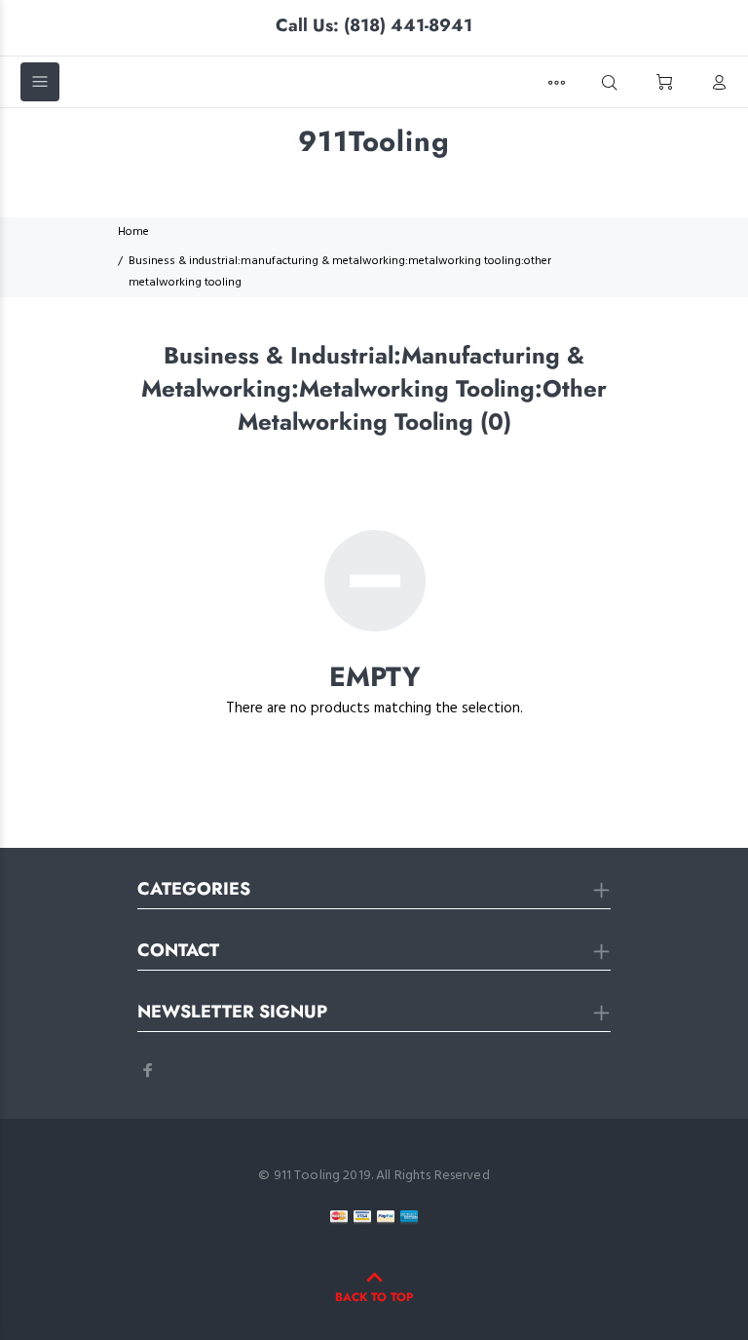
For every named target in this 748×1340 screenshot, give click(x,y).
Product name (161, 1262)
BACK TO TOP (374, 1297)
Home (133, 232)
